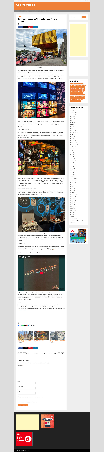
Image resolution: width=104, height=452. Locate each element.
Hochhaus (79, 88)
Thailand (72, 214)
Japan (71, 154)
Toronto (81, 99)
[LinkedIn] (87, 1)
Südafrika (72, 208)
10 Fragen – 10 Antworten (22, 11)
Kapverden (72, 160)
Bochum (75, 83)
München (72, 93)
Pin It (31, 27)
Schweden (72, 196)
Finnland (72, 138)
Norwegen (72, 94)
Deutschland (72, 132)
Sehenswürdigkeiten (81, 96)
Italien (71, 152)
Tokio (78, 99)
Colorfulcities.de (25, 4)
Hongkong (83, 88)
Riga (83, 94)
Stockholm (80, 97)
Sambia (71, 192)
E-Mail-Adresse (21, 386)
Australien (72, 114)
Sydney (72, 99)
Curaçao (72, 128)
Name (19, 381)
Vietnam (72, 222)
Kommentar (20, 365)
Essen (84, 86)
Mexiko (71, 174)
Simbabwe (72, 200)
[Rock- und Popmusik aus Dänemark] (41, 335)
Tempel (75, 99)
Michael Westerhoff (24, 24)
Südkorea (72, 210)
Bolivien (71, 118)
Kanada (71, 158)
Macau (71, 172)
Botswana (72, 120)
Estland (71, 136)
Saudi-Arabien (73, 194)
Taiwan (71, 212)
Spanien (71, 204)
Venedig (76, 100)
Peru (71, 186)
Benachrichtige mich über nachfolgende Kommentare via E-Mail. (30, 397)
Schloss (76, 96)
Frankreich (72, 140)
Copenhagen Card (22, 310)
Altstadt (72, 83)
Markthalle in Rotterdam (57, 248)
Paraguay (72, 184)
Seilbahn (72, 97)
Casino (81, 85)
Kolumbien (72, 164)
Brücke (75, 85)
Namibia (72, 176)
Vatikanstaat (72, 218)
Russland (72, 190)
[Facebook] (81, 1)
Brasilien (72, 85)
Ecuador (72, 134)
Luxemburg (72, 170)
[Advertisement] (78, 40)
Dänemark (19, 16)
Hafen (75, 88)
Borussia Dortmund (81, 83)
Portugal (76, 94)
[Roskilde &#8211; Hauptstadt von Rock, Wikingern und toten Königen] (25, 335)
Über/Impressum (53, 11)
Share (21, 27)
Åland (71, 110)
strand (84, 97)
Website (19, 391)
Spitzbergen (72, 206)
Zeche (79, 100)
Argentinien (72, 112)
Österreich (72, 182)
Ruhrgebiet (72, 96)
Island (71, 150)
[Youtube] (83, 1)
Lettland (72, 166)
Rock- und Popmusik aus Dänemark (39, 340)
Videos (34, 11)
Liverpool (75, 91)
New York (75, 93)
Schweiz (71, 198)
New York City (80, 93)
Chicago (84, 85)
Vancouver (72, 100)
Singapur (75, 97)
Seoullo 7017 (37, 249)
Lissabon (72, 91)
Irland (71, 148)
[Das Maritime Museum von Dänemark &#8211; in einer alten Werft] (57, 335)
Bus (78, 85)
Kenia (71, 162)
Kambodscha (72, 156)
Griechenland (72, 142)
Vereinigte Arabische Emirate (76, 220)
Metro (79, 91)
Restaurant (80, 94)
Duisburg (76, 86)
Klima (30, 11)
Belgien (71, 116)
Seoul (54, 249)
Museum (82, 91)
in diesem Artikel (24, 78)
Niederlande (72, 178)
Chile (71, 124)
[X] (84, 1)
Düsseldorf (80, 86)
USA (71, 216)
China (71, 126)
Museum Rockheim (29, 133)
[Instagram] (86, 1)
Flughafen (72, 88)
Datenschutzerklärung (43, 11)
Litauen (71, 168)
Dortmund (72, 86)
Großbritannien (73, 144)
